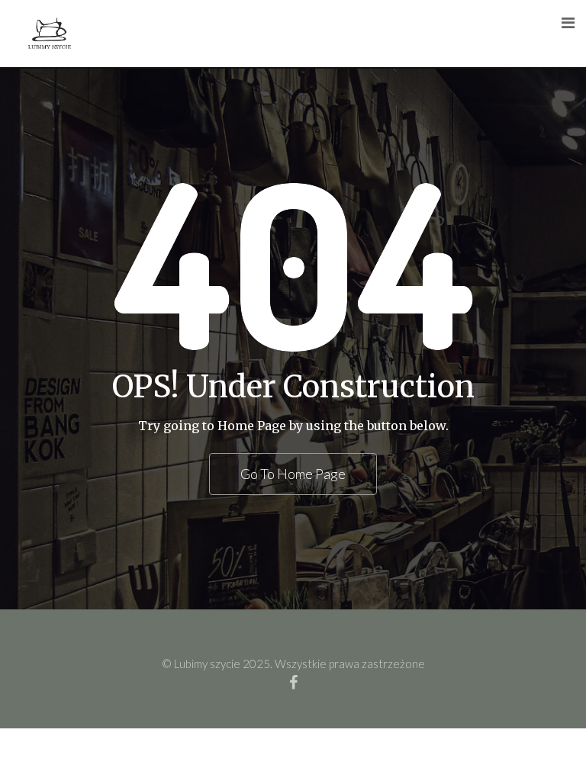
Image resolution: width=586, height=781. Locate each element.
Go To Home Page (293, 473)
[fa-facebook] (293, 682)
